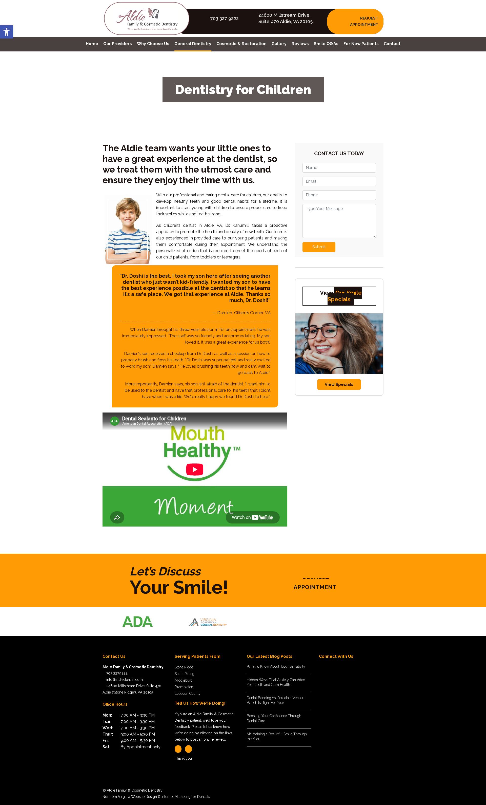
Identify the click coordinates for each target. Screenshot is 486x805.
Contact (392, 43)
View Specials (339, 384)
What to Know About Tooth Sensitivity (276, 666)
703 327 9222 (224, 18)
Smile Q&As (326, 43)
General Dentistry (192, 43)
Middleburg (184, 680)
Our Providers (117, 43)
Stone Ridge (184, 667)
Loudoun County (187, 693)
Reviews (300, 43)
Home (92, 43)
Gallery (279, 43)
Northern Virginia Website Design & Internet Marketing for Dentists (156, 797)
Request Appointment (315, 583)
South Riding (184, 674)
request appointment (364, 21)
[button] (6, 32)
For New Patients (361, 43)
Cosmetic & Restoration (241, 43)
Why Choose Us (153, 43)
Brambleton (184, 687)
